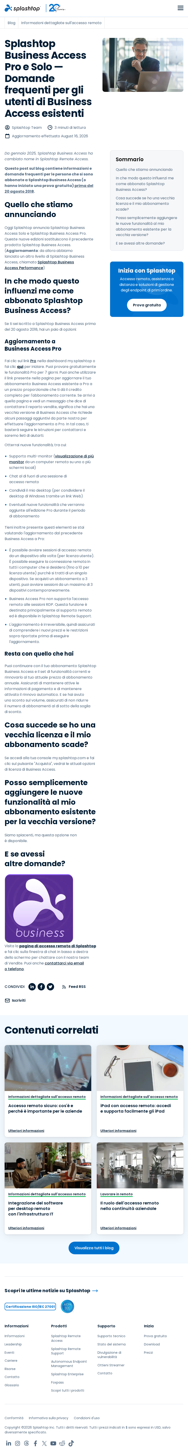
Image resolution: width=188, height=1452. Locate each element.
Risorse (10, 1369)
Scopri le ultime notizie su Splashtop (47, 1291)
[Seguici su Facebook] (35, 1443)
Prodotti (59, 1326)
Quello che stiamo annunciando (144, 169)
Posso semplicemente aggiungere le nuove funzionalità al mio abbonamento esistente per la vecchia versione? (146, 226)
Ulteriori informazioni (26, 1130)
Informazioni (16, 1326)
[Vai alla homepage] (23, 8)
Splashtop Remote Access (66, 1338)
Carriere (11, 1360)
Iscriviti (18, 1000)
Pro (33, 361)
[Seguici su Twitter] (44, 1443)
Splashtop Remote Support (66, 1351)
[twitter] (50, 986)
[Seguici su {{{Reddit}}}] (62, 1443)
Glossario (12, 1385)
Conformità (14, 1418)
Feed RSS (77, 986)
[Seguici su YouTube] (53, 1443)
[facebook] (41, 986)
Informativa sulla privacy (48, 1418)
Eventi (9, 1352)
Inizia (149, 1326)
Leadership (13, 1344)
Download (152, 1344)
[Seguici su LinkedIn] (9, 1443)
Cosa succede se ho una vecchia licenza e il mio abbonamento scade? (145, 203)
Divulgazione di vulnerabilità (109, 1354)
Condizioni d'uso (87, 1418)
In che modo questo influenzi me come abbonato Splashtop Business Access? (145, 183)
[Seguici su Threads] (26, 1443)
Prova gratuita (147, 305)
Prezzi (148, 1352)
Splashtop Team (27, 127)
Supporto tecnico (111, 1336)
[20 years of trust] (53, 8)
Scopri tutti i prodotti (67, 1390)
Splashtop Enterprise (67, 1374)
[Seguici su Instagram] (18, 1443)
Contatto (12, 1377)
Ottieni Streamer (110, 1365)
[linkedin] (32, 986)
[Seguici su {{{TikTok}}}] (71, 1443)
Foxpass (57, 1382)
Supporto (106, 1326)
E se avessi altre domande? (140, 243)
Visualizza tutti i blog (94, 1248)
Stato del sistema (111, 1344)
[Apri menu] (180, 8)
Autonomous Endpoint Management (69, 1363)
